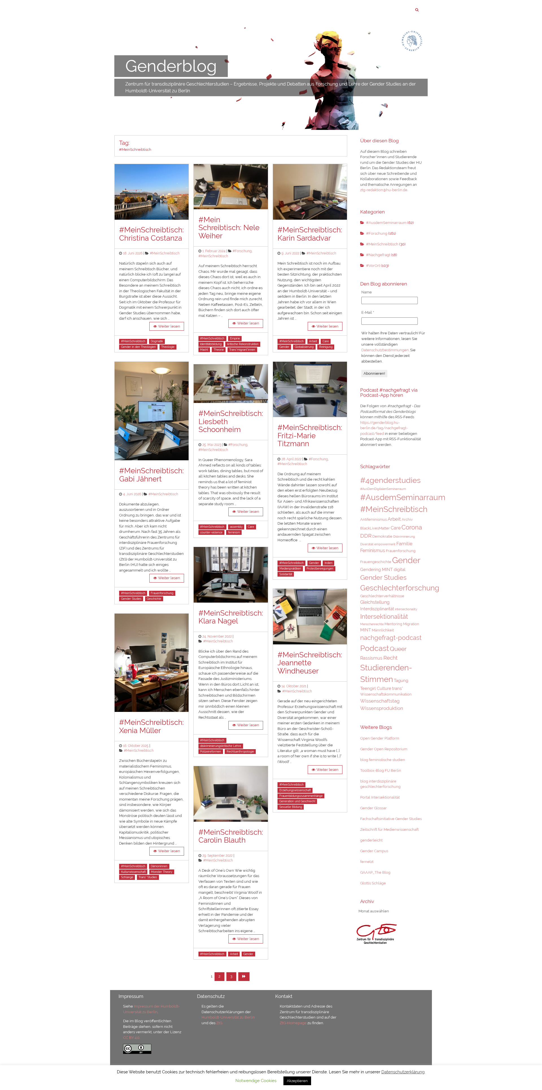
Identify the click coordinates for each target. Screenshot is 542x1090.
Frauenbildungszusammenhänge (301, 795)
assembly (236, 526)
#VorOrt (373, 265)
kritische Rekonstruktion (243, 344)
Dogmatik (157, 341)
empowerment (384, 544)
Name (366, 292)
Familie (404, 543)
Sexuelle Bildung (290, 806)
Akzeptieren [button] (297, 1081)
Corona (411, 527)
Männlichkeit (383, 630)
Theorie (219, 349)
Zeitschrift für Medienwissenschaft (389, 829)
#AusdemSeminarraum (386, 223)
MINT (365, 629)
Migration (411, 624)
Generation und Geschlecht (297, 801)
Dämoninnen (159, 866)
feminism (234, 532)
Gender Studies (131, 598)
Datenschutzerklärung (403, 1071)
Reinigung (326, 346)
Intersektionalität (384, 616)
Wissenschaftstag (380, 701)
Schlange (127, 877)
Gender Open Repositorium (383, 749)
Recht (390, 658)
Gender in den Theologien (138, 346)
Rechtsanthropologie (240, 751)
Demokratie (382, 536)
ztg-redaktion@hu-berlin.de (383, 190)
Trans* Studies (148, 877)
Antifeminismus (373, 519)
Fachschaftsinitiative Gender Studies (391, 819)
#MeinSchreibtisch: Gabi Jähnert (151, 474)
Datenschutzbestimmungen (385, 350)
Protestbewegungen (320, 568)
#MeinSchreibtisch (165, 253)
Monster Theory (161, 871)
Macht (204, 349)
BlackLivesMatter (375, 528)
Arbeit (234, 954)
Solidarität (285, 574)
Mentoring (393, 624)
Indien (329, 562)
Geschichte (154, 598)
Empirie (235, 338)
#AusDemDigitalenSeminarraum (383, 488)
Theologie (167, 346)
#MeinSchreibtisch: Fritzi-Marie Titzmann (309, 435)
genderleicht (371, 840)
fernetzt (366, 862)
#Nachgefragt (378, 255)
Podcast (374, 648)
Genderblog (171, 66)
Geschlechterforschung (399, 588)
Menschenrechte (372, 624)
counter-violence (211, 532)
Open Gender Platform (379, 738)
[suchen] (417, 10)
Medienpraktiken (290, 568)
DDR (365, 536)
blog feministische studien (382, 760)
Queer (398, 649)
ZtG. (219, 1023)
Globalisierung (304, 346)
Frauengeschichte (375, 562)
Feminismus (372, 550)
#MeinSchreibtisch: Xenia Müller (151, 726)
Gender (248, 954)
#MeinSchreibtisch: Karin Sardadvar (309, 234)
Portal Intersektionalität (380, 797)
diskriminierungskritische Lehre (220, 745)
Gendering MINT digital (382, 569)
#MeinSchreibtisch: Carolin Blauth (230, 836)
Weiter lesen (169, 326)
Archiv (407, 519)
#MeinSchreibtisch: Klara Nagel (230, 617)
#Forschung (242, 251)
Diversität (366, 544)
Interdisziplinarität (377, 608)
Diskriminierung (404, 536)
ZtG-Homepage (293, 1023)
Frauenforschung (162, 593)
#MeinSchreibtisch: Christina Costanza (151, 234)
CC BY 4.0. (131, 1038)
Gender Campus (374, 851)
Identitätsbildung (211, 344)
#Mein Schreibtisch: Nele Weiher (228, 227)
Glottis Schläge (373, 883)
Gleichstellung (375, 602)
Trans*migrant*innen (242, 349)
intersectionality (406, 609)
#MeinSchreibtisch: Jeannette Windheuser (309, 663)
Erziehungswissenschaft (295, 790)
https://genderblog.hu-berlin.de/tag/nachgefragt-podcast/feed (384, 428)
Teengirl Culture (375, 688)
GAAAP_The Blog (375, 872)
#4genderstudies (390, 480)
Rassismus (371, 658)
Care (251, 526)
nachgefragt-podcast (390, 637)
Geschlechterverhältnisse (382, 596)
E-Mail (367, 312)
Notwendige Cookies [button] (255, 1080)
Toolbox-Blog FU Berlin (380, 770)
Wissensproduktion (381, 708)
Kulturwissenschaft (133, 871)
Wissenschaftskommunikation (386, 694)
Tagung (401, 680)
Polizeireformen (210, 751)
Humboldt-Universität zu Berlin (228, 1017)
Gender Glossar (373, 808)
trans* (397, 688)
